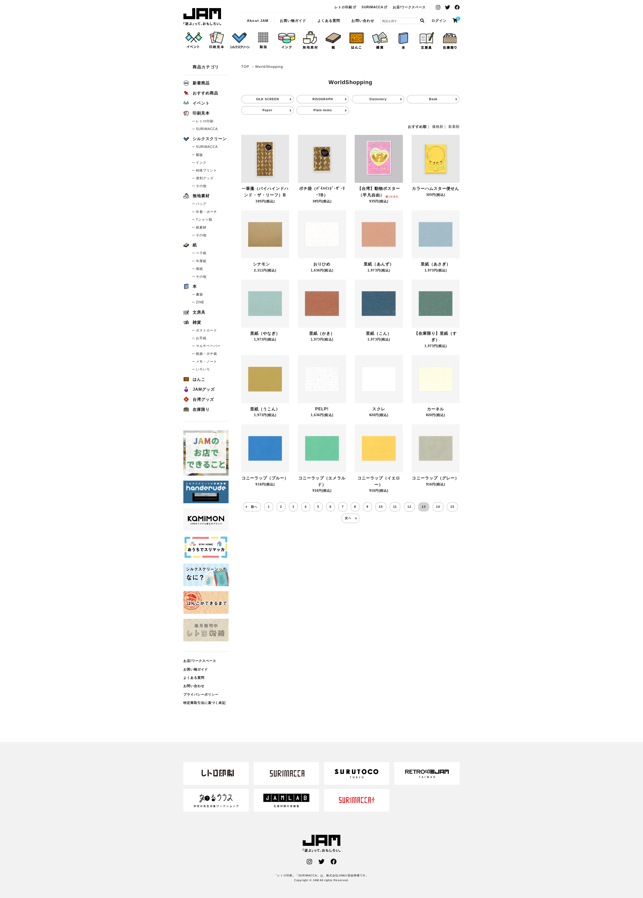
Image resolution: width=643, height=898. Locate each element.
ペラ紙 (201, 253)
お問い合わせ (362, 20)
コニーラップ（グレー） (435, 478)
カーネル (435, 409)
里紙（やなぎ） (265, 333)
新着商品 (201, 83)
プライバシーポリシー (201, 694)
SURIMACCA (372, 7)
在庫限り (201, 409)
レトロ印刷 (343, 7)
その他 (201, 186)
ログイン (439, 20)
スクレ (378, 409)
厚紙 (199, 269)
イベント (201, 103)
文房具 (199, 312)
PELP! (322, 409)
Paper (267, 110)
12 (409, 507)
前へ (254, 507)
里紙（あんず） (379, 264)
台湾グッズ (203, 399)
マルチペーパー (208, 346)
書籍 (199, 294)
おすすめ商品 (205, 93)
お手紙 (201, 338)
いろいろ (203, 369)
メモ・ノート (206, 361)
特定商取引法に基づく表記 (204, 703)
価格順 (437, 127)
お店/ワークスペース (409, 7)
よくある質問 (328, 20)
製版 (199, 155)
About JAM (257, 20)
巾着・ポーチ (206, 212)
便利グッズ (204, 178)
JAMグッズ (204, 389)
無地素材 (201, 196)
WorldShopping (202, 17)
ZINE (200, 302)
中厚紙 (201, 261)
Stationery (378, 99)
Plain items (322, 110)
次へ (348, 518)
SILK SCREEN (267, 99)
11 (395, 507)
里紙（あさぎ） (436, 264)
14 (438, 507)
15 (452, 507)
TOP (245, 67)
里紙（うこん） (265, 409)
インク (201, 162)
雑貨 (197, 322)
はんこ (199, 379)
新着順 (454, 127)
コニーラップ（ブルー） (265, 478)
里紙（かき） (322, 333)
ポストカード (206, 330)
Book (433, 99)
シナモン (261, 264)
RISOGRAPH (322, 99)
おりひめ (322, 264)
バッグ (201, 204)
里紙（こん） (379, 333)
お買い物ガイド (293, 20)
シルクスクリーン (210, 139)
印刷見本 (201, 113)
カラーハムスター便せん (435, 188)
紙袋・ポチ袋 (206, 354)
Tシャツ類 (204, 219)
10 (381, 507)
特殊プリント (206, 170)
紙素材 (201, 227)
